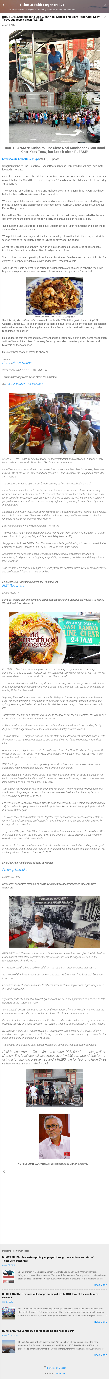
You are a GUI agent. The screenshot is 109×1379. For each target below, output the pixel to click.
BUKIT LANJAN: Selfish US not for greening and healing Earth (38, 1330)
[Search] (105, 5)
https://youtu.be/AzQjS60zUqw (20, 158)
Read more (100, 1285)
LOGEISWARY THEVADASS (24, 384)
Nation (27, 363)
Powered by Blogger (56, 1368)
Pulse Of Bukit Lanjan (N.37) (42, 5)
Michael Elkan (61, 1373)
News (16, 363)
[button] (105, 17)
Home (6, 363)
